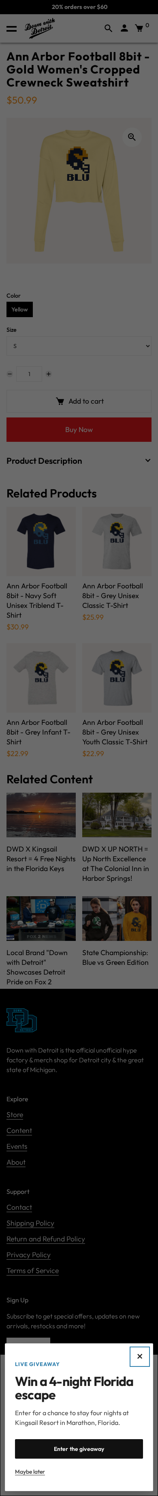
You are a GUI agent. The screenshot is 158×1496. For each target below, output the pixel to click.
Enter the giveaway (79, 1449)
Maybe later (30, 1471)
